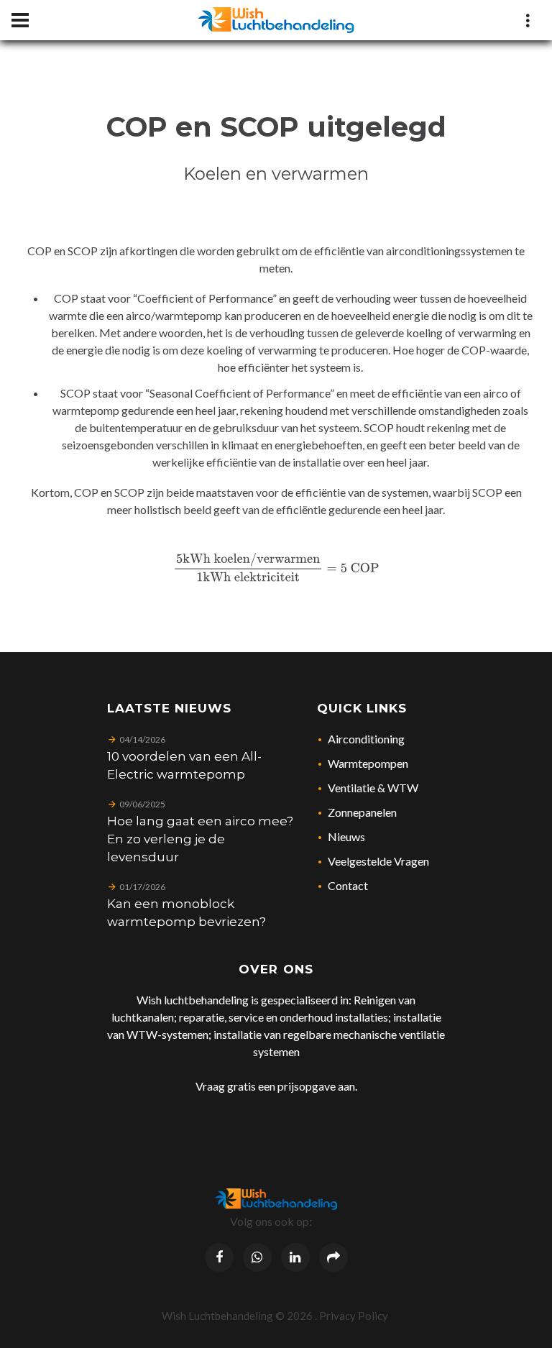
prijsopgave (306, 1086)
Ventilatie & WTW (373, 787)
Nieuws (346, 836)
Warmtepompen (368, 763)
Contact (348, 885)
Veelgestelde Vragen (378, 861)
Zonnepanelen (362, 812)
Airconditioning (366, 739)
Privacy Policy (353, 1315)
